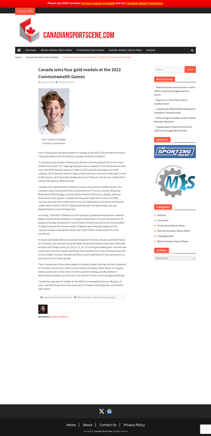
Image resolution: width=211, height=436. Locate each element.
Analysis (150, 50)
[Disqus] (82, 359)
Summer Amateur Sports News (125, 50)
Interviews (30, 50)
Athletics (81, 297)
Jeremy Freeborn (66, 82)
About (87, 425)
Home (71, 425)
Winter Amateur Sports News (56, 50)
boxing (105, 297)
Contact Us (108, 425)
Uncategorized (165, 236)
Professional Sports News (90, 50)
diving (112, 297)
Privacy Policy (134, 425)
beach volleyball (93, 297)
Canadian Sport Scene (103, 431)
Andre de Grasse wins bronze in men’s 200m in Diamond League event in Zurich (174, 91)
